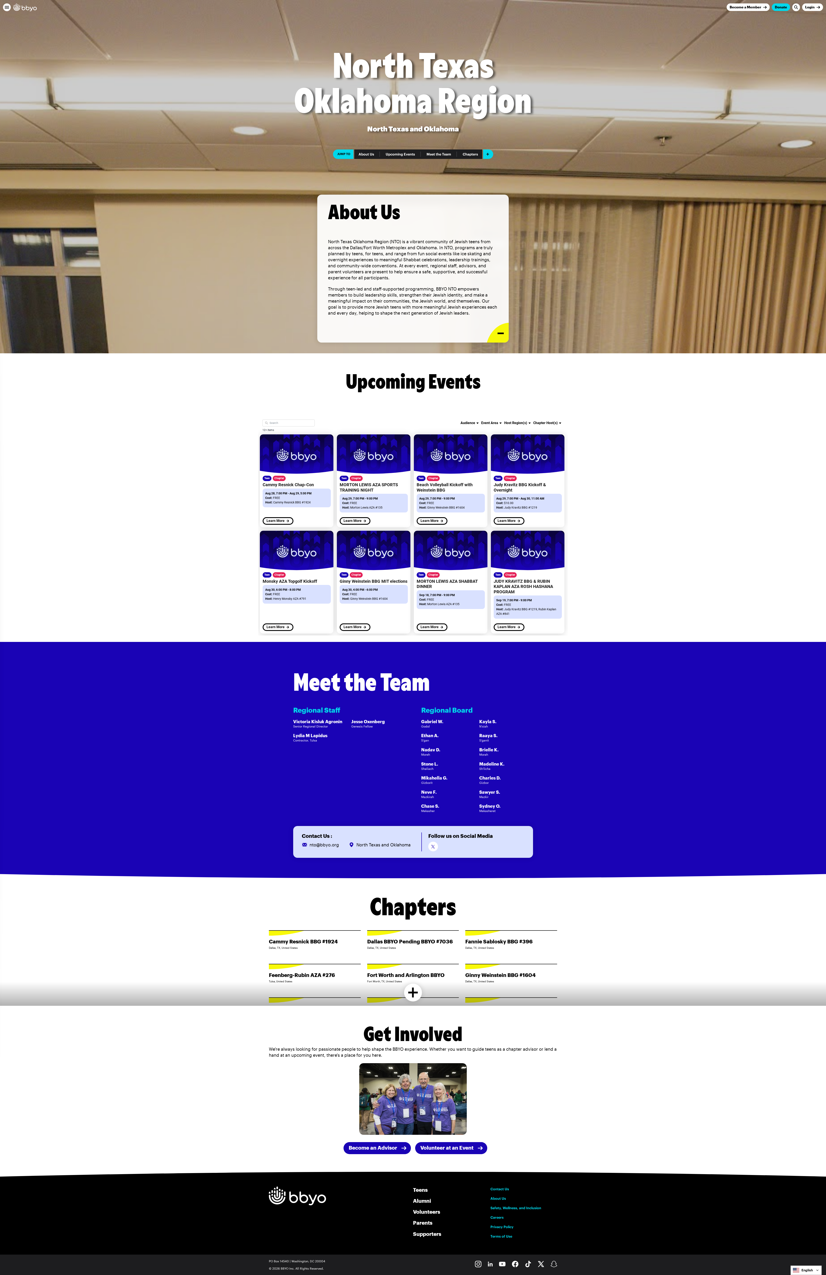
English (807, 1270)
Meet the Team (439, 154)
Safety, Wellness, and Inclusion (515, 1208)
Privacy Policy (501, 1227)
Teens (420, 1190)
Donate (781, 7)
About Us (366, 154)
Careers (497, 1217)
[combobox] (806, 1270)
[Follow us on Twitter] (433, 846)
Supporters (427, 1234)
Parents (422, 1223)
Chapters (470, 154)
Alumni (422, 1201)
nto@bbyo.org (324, 844)
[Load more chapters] (413, 992)
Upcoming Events (400, 154)
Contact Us (499, 1189)
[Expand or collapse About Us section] (498, 333)
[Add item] (488, 154)
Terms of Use (501, 1236)
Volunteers (426, 1212)
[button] (7, 7)
